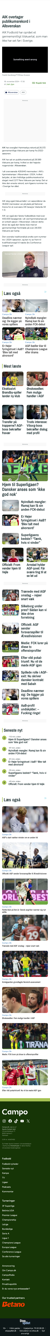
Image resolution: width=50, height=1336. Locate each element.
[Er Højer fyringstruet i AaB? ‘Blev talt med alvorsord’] (10, 520)
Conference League (11, 1252)
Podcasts (6, 1187)
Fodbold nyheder (10, 1164)
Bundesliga (7, 1229)
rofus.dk (35, 1331)
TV (3, 1177)
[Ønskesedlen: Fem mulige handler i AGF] (37, 379)
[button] (25, 264)
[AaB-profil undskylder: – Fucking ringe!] (10, 709)
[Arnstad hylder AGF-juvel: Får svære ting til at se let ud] (37, 555)
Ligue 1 (5, 1238)
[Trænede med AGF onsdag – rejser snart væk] (10, 595)
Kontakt (6, 1279)
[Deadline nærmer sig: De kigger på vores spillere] (10, 694)
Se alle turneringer (11, 1256)
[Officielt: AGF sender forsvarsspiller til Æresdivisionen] (10, 628)
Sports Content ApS (9, 1129)
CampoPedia (8, 1275)
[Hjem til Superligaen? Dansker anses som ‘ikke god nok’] (25, 465)
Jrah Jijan (10, 84)
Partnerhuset (15, 1146)
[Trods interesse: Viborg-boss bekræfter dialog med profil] (37, 412)
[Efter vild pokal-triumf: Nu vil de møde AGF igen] (10, 661)
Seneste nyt (8, 1168)
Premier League (9, 1215)
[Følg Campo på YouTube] (22, 1121)
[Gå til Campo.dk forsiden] (15, 1115)
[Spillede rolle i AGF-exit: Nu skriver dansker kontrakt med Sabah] (10, 676)
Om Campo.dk (9, 1270)
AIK (23, 92)
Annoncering (8, 1266)
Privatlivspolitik (9, 1284)
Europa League (9, 1247)
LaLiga (5, 1224)
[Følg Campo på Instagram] (4, 1121)
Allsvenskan (13, 92)
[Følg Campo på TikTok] (16, 1121)
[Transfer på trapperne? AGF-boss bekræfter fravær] (12, 412)
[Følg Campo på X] (28, 1121)
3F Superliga (8, 1206)
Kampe (5, 1173)
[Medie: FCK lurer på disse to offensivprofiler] (10, 646)
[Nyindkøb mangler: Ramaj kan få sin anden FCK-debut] (10, 505)
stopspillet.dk (10, 1331)
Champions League (11, 1242)
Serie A (5, 1233)
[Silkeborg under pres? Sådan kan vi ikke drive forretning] (10, 610)
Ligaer (5, 1182)
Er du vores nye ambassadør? (16, 1288)
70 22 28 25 (39, 1328)
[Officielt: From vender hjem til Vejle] (12, 555)
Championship (9, 1219)
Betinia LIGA (8, 1210)
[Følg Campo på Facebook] (10, 1121)
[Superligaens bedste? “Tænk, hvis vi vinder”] (10, 538)
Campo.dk (5, 1127)
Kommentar (7, 1191)
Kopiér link (41, 83)
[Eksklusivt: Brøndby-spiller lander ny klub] (12, 379)
